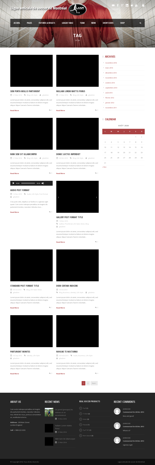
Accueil (17, 23)
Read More (14, 110)
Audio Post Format (20, 190)
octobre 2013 (110, 83)
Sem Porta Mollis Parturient (25, 91)
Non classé (87, 436)
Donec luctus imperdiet (68, 154)
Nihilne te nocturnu (67, 351)
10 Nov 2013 (63, 221)
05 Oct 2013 (17, 290)
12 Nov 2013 (17, 194)
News (93, 23)
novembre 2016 (111, 63)
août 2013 (108, 93)
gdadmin (45, 95)
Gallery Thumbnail (66, 224)
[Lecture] (13, 183)
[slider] (48, 179)
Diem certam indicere (67, 285)
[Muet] (43, 183)
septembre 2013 (111, 88)
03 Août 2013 (63, 355)
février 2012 (109, 98)
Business (66, 292)
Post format (43, 194)
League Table (67, 23)
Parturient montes (20, 351)
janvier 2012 (109, 103)
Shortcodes (108, 23)
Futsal (85, 425)
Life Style (34, 95)
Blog (28, 95)
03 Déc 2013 (63, 158)
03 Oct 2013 (63, 290)
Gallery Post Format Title (69, 217)
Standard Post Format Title (24, 285)
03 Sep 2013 (17, 355)
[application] (31, 183)
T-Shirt (85, 414)
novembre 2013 (111, 78)
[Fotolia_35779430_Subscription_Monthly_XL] (77, 197)
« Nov (104, 167)
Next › (94, 383)
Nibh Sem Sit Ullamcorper (23, 154)
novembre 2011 (111, 108)
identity (73, 292)
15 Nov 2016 (62, 419)
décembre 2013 (111, 73)
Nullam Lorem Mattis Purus (70, 91)
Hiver (85, 419)
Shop (122, 23)
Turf (84, 408)
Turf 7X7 (86, 430)
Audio (29, 194)
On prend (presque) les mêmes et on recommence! (64, 412)
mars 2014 (109, 68)
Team (82, 23)
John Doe (126, 409)
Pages (29, 23)
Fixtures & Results (47, 23)
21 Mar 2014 (17, 95)
